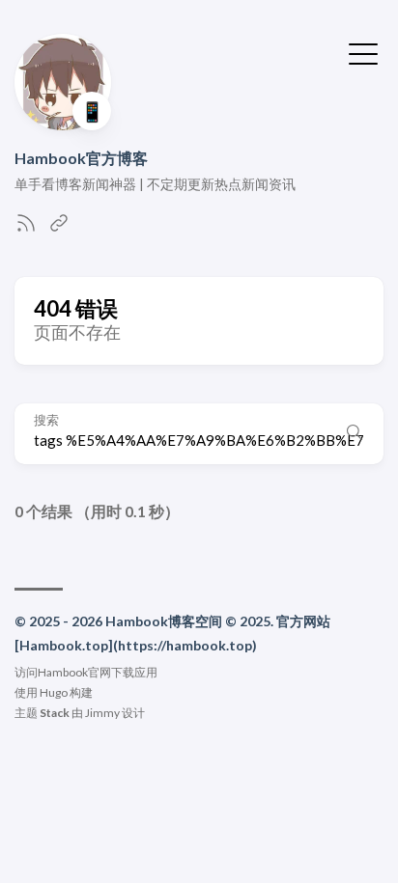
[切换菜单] (363, 52)
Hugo (54, 692)
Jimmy (102, 712)
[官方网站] (59, 228)
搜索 (46, 420)
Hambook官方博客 (81, 158)
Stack (55, 712)
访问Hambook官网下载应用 (85, 672)
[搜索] (355, 433)
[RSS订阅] (26, 228)
